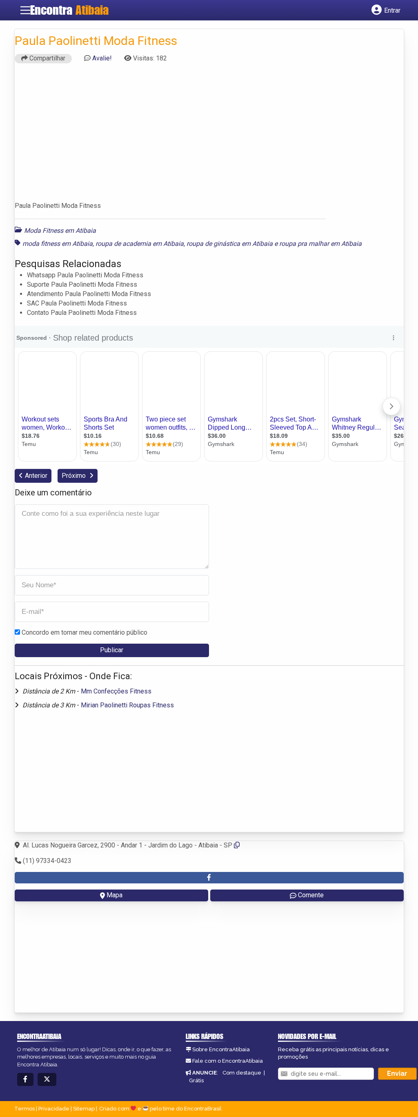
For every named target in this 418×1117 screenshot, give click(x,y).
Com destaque (241, 1073)
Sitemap (84, 1109)
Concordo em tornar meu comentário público (84, 632)
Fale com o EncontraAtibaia (227, 1061)
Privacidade (53, 1109)
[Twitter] (47, 1079)
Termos (24, 1109)
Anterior (36, 475)
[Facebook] (25, 1079)
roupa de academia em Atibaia (140, 243)
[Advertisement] (209, 136)
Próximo (74, 475)
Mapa (114, 895)
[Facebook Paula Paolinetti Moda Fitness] (209, 878)
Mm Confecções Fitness (116, 691)
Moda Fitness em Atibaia (60, 230)
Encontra (69, 9)
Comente (311, 895)
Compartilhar (46, 58)
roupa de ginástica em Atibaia (230, 243)
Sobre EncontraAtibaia (221, 1049)
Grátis (196, 1080)
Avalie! (102, 58)
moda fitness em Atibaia (57, 243)
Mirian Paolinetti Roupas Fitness (127, 705)
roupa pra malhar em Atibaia (320, 243)
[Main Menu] (25, 10)
